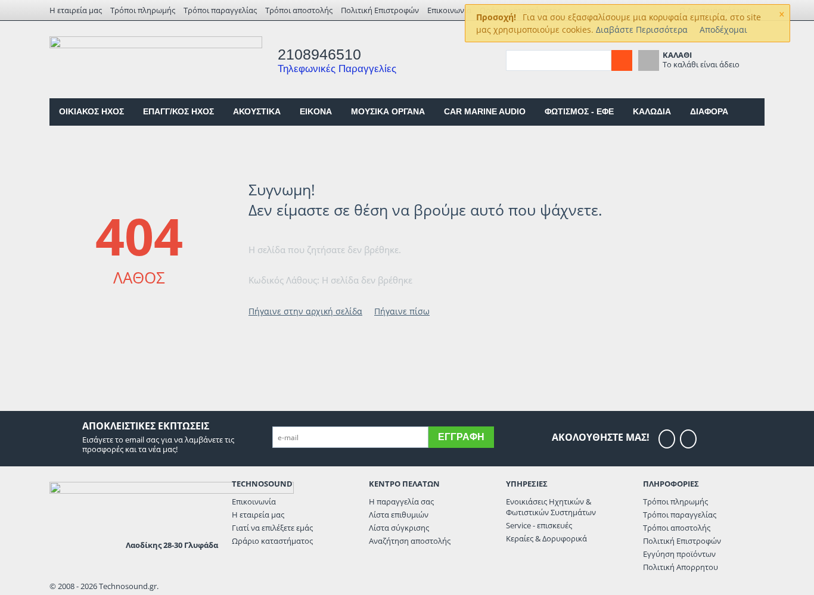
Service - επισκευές (539, 525)
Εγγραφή (461, 437)
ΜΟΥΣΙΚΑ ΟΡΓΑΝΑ (388, 111)
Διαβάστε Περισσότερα (642, 29)
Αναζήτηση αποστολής (410, 540)
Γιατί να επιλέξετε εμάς (272, 527)
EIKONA (316, 111)
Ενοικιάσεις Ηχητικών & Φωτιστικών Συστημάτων (551, 507)
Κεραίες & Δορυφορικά (546, 538)
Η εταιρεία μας (75, 10)
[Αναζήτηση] (621, 60)
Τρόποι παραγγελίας (220, 10)
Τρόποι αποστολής (299, 10)
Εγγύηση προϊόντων (679, 554)
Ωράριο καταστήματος (272, 540)
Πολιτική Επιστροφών (380, 10)
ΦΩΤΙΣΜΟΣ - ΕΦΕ (579, 111)
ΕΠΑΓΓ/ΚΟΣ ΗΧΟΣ (178, 111)
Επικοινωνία (449, 10)
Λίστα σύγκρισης (399, 527)
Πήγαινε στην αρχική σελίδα (305, 311)
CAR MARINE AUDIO (485, 111)
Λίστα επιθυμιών (398, 514)
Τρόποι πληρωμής (142, 10)
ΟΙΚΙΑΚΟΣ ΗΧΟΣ (91, 111)
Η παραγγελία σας (401, 501)
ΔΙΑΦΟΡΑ (709, 111)
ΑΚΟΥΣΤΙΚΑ (257, 111)
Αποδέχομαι (723, 29)
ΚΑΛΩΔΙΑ (652, 111)
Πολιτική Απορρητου (680, 567)
